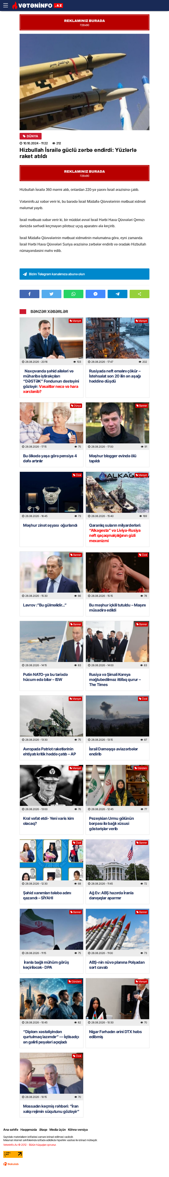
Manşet (77, 320)
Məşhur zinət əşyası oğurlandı (50, 525)
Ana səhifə (10, 1129)
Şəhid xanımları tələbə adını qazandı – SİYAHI (47, 895)
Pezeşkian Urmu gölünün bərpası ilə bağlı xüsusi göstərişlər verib (111, 823)
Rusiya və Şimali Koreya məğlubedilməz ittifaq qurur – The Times (115, 679)
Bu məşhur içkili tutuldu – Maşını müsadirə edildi (117, 607)
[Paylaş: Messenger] (95, 294)
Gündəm (142, 768)
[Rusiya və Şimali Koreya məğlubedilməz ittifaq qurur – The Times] (117, 645)
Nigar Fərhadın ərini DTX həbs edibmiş (115, 1034)
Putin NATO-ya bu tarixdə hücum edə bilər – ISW (45, 677)
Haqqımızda (28, 1129)
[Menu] (7, 5)
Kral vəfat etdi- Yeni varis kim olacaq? (48, 821)
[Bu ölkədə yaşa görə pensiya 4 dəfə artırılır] (51, 426)
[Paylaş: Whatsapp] (73, 294)
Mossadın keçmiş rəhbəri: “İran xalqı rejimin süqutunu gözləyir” (51, 1109)
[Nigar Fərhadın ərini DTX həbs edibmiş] (117, 1002)
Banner (143, 405)
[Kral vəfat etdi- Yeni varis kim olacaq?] (51, 789)
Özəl (78, 475)
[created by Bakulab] (11, 1164)
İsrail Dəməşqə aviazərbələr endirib (113, 751)
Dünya (32, 136)
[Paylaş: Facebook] (29, 294)
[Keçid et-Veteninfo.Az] (37, 5)
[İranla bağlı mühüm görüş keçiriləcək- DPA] (51, 932)
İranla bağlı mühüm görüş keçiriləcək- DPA (46, 965)
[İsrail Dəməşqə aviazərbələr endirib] (117, 719)
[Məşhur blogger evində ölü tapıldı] (117, 426)
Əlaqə (43, 1129)
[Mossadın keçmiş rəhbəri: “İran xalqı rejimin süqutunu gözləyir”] (51, 1076)
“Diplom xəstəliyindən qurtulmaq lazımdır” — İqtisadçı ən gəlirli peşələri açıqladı (51, 1036)
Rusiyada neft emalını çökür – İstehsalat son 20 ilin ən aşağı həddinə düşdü (115, 376)
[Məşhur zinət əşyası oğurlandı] (51, 495)
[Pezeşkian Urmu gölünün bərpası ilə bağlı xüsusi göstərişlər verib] (117, 789)
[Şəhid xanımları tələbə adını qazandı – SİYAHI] (51, 863)
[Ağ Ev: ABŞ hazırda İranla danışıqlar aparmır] (117, 863)
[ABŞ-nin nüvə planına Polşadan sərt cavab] (117, 932)
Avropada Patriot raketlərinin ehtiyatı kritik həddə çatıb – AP (49, 751)
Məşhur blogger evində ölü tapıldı (112, 458)
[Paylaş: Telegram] (117, 294)
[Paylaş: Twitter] (51, 294)
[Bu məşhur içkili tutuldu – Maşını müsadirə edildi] (117, 575)
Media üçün (58, 1129)
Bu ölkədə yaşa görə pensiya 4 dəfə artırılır (50, 458)
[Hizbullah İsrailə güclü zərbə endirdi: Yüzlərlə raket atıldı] (84, 82)
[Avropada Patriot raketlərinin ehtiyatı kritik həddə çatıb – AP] (51, 719)
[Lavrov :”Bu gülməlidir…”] (51, 575)
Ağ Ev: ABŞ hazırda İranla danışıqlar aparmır (111, 895)
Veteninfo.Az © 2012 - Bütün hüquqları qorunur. (29, 1144)
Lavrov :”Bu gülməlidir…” (45, 605)
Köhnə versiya (78, 1129)
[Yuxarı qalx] (156, 1164)
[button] (139, 294)
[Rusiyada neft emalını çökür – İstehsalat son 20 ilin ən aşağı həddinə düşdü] (117, 341)
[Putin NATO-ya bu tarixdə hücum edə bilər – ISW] (51, 645)
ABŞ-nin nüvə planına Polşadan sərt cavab (117, 965)
